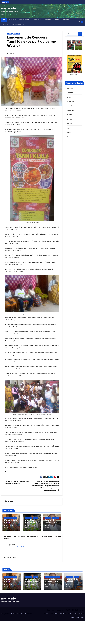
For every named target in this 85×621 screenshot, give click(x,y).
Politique (35, 517)
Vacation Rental (80, 617)
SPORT (56, 20)
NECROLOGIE (71, 115)
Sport (68, 137)
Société (14, 517)
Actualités (48, 517)
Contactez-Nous (17, 24)
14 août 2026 (72, 584)
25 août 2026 (10, 584)
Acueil (53, 610)
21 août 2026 (30, 584)
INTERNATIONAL (24, 20)
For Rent (82, 610)
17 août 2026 (51, 584)
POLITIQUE (12, 20)
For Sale (46, 613)
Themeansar (30, 613)
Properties (69, 613)
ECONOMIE (37, 20)
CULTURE (66, 20)
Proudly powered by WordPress (9, 613)
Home (48, 610)
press (10, 51)
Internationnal (71, 106)
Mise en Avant (16, 33)
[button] (79, 22)
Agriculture (70, 92)
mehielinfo (8, 8)
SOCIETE (48, 20)
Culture (9, 33)
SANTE (5, 24)
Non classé (70, 119)
